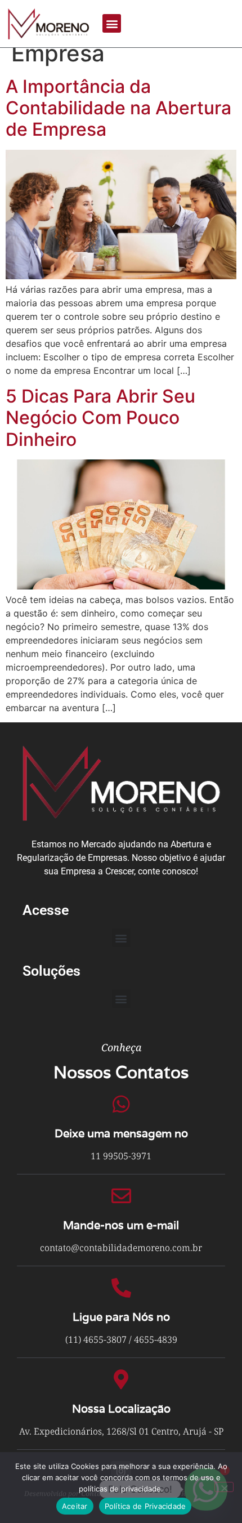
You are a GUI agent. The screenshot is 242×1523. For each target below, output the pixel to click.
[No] (224, 1487)
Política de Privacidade (145, 1506)
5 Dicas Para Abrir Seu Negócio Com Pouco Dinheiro (100, 417)
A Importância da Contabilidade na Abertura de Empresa (118, 108)
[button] (111, 23)
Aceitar (75, 1506)
